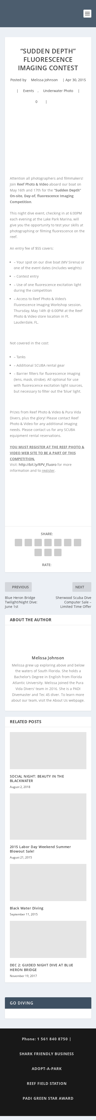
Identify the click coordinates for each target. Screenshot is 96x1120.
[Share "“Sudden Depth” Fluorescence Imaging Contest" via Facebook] (18, 543)
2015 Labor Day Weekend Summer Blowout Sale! (40, 849)
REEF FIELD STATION (47, 1083)
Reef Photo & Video (32, 184)
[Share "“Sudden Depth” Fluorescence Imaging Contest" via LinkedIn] (68, 543)
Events (28, 90)
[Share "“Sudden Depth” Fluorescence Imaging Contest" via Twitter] (28, 543)
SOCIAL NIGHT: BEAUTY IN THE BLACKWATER (37, 778)
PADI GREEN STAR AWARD (48, 1098)
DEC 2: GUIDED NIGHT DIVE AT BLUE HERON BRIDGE (41, 967)
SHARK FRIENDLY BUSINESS (46, 1053)
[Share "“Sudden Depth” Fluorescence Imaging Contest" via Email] (48, 552)
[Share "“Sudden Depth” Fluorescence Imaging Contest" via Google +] (38, 543)
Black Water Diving (27, 908)
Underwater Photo (58, 90)
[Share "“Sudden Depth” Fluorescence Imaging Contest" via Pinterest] (58, 543)
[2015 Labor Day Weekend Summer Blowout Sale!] (48, 816)
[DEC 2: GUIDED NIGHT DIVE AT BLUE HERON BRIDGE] (48, 939)
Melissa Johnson (44, 79)
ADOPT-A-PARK (47, 1068)
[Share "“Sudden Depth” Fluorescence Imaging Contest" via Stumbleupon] (38, 552)
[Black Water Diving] (48, 882)
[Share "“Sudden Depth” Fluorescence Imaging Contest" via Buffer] (77, 543)
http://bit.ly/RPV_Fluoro (37, 464)
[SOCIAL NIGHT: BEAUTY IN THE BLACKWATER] (48, 750)
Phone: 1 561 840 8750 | (46, 1038)
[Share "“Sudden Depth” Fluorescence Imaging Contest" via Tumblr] (48, 543)
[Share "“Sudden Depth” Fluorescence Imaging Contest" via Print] (58, 552)
